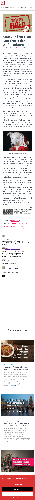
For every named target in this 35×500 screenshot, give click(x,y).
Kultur (6, 418)
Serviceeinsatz (7, 229)
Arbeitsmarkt (25, 223)
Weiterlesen (12, 385)
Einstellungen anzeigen (17, 494)
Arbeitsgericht (15, 223)
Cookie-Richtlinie (8, 497)
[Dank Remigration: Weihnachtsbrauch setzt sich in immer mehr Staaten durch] (17, 404)
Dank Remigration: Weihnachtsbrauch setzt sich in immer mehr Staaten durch (16, 423)
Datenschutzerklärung (19, 497)
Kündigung (6, 226)
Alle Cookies (18, 484)
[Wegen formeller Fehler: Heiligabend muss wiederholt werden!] (17, 461)
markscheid (19, 226)
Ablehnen (17, 489)
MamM (13, 226)
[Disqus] (17, 255)
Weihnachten (15, 220)
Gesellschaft (8, 364)
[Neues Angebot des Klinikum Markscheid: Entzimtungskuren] (17, 350)
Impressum (28, 497)
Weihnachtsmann (26, 229)
